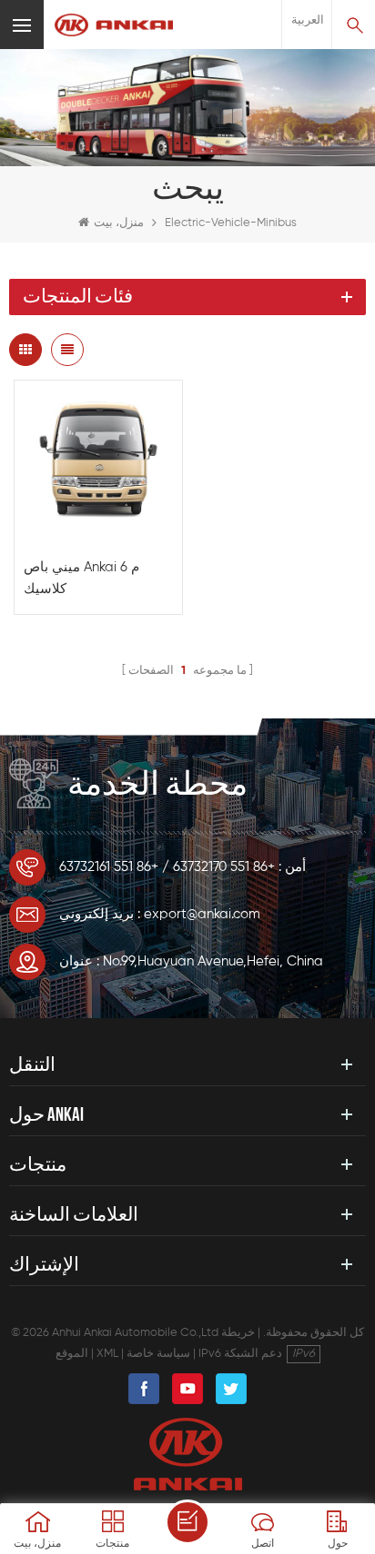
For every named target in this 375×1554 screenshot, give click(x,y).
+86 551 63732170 (224, 867)
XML (107, 1354)
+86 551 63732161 (108, 867)
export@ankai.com (202, 914)
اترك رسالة (187, 1522)
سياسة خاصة (158, 1354)
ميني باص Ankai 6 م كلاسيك (81, 578)
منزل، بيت (119, 223)
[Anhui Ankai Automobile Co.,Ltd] (114, 25)
